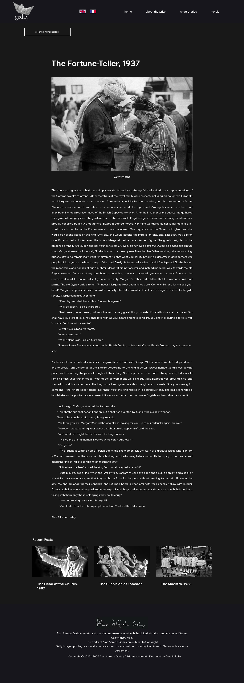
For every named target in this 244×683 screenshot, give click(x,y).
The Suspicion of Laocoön (121, 584)
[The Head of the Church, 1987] (60, 561)
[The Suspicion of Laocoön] (122, 561)
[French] (93, 11)
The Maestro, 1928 (176, 584)
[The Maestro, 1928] (184, 561)
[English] (82, 11)
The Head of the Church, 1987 (57, 586)
